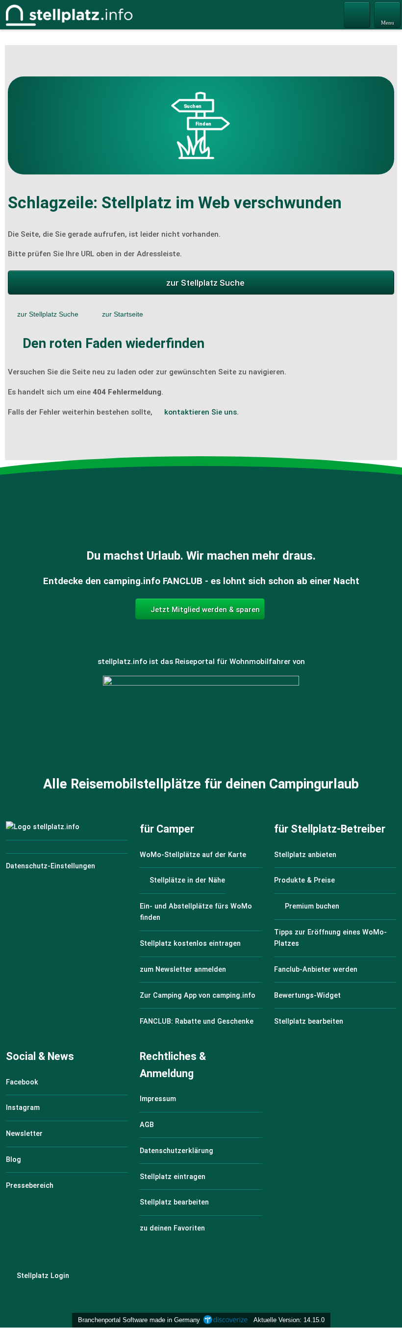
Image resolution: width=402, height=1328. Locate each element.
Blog (13, 1160)
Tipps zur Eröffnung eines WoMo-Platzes (330, 938)
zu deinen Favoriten (172, 1228)
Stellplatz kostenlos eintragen (190, 943)
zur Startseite (122, 314)
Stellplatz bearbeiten (308, 1021)
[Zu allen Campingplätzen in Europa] (201, 729)
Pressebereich (29, 1185)
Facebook (22, 1082)
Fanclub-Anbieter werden (315, 969)
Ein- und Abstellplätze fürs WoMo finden (196, 912)
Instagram (23, 1108)
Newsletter (24, 1134)
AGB (147, 1125)
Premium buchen (311, 906)
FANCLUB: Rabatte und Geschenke (196, 1021)
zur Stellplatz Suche (205, 283)
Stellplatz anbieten (305, 855)
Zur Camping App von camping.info (197, 995)
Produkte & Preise (304, 880)
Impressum (158, 1099)
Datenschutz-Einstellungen (50, 866)
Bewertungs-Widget (307, 995)
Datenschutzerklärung (176, 1151)
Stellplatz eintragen (172, 1177)
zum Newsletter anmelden (183, 969)
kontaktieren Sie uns (200, 412)
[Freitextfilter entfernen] (357, 14)
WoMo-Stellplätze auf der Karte (193, 855)
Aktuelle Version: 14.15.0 (289, 1320)
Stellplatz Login (42, 1276)
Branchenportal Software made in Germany (137, 1320)
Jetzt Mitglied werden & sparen (204, 609)
